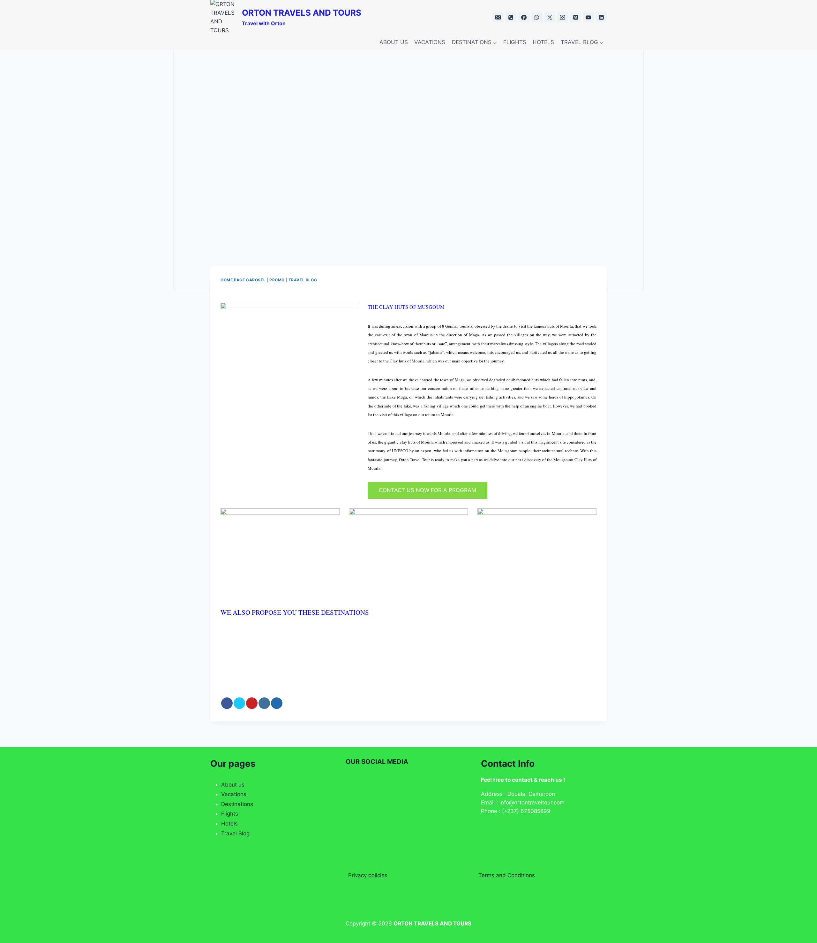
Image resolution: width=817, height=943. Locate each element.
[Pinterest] (575, 17)
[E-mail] (497, 17)
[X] (549, 17)
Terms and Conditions (506, 875)
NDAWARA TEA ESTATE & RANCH (283, 644)
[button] (593, 631)
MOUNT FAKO (324, 667)
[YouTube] (588, 17)
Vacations (233, 794)
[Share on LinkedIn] (264, 703)
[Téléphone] (511, 17)
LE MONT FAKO (544, 644)
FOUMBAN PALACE (257, 667)
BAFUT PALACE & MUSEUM (402, 644)
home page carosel (243, 280)
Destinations (237, 804)
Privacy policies (367, 875)
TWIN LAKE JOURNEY (396, 667)
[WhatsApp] (536, 17)
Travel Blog (235, 833)
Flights (229, 813)
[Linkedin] (601, 17)
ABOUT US (393, 42)
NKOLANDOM (484, 644)
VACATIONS (429, 42)
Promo (277, 280)
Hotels (229, 823)
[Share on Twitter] (239, 703)
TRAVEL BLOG (303, 280)
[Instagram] (562, 17)
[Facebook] (523, 17)
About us (232, 784)
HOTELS (543, 42)
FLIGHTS (514, 42)
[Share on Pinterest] (252, 703)
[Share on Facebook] (227, 703)
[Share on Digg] (276, 703)
